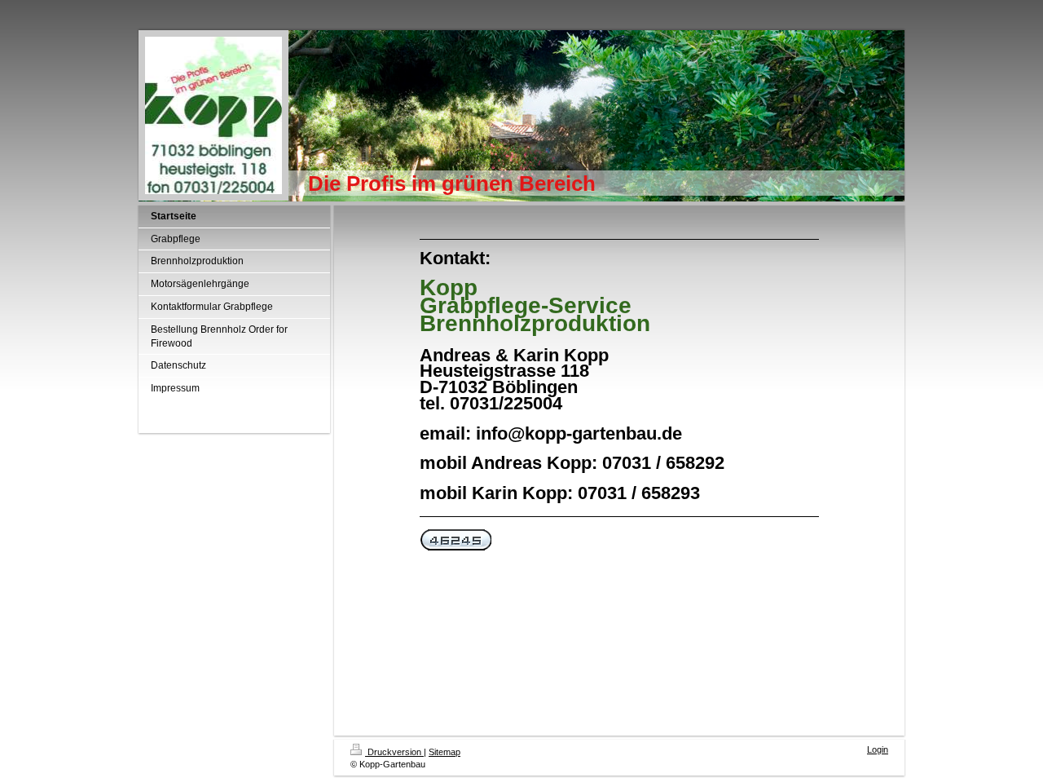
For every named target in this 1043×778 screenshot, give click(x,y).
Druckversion (394, 752)
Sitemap (444, 752)
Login (877, 749)
